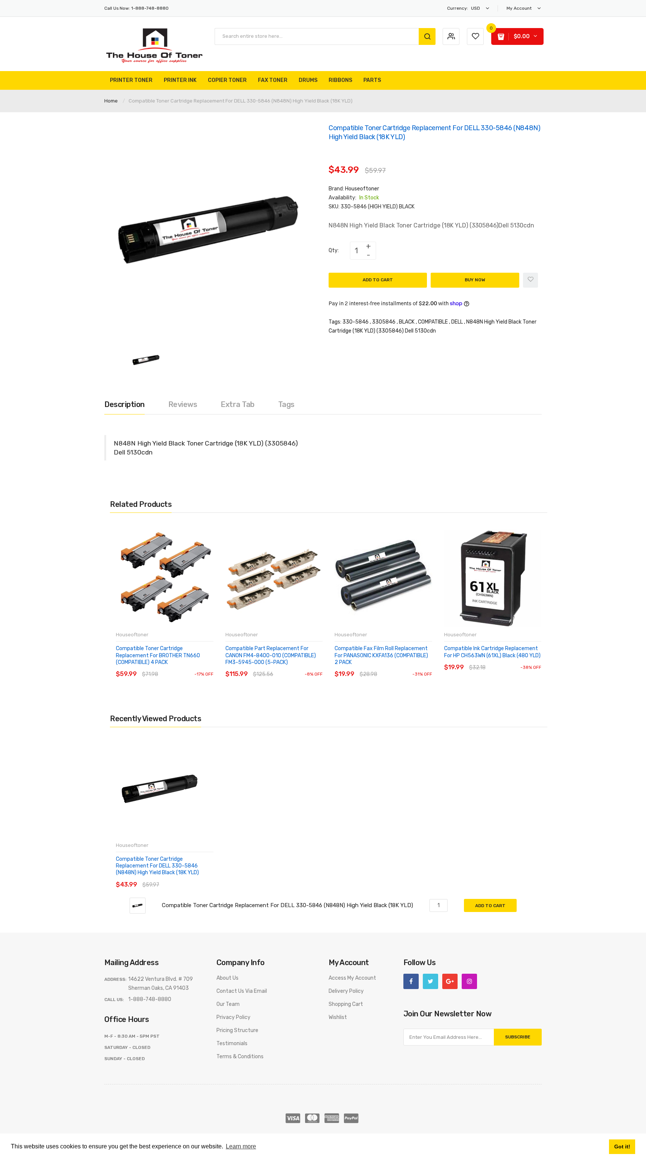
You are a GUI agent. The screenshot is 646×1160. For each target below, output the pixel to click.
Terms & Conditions (240, 1056)
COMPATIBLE (433, 322)
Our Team (228, 1004)
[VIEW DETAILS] (169, 666)
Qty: (334, 250)
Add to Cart (378, 279)
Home (111, 101)
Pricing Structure (237, 1030)
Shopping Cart (346, 1004)
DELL (457, 322)
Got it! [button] (622, 1147)
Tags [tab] (286, 404)
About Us (227, 978)
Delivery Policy (346, 991)
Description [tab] (124, 404)
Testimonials (231, 1043)
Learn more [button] (241, 1146)
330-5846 (355, 322)
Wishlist (338, 1017)
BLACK (407, 322)
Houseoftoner (362, 189)
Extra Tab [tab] (238, 404)
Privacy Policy (233, 1017)
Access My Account (352, 978)
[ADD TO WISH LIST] (184, 666)
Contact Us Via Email (241, 991)
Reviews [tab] (182, 404)
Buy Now (475, 279)
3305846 (384, 322)
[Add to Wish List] (530, 280)
